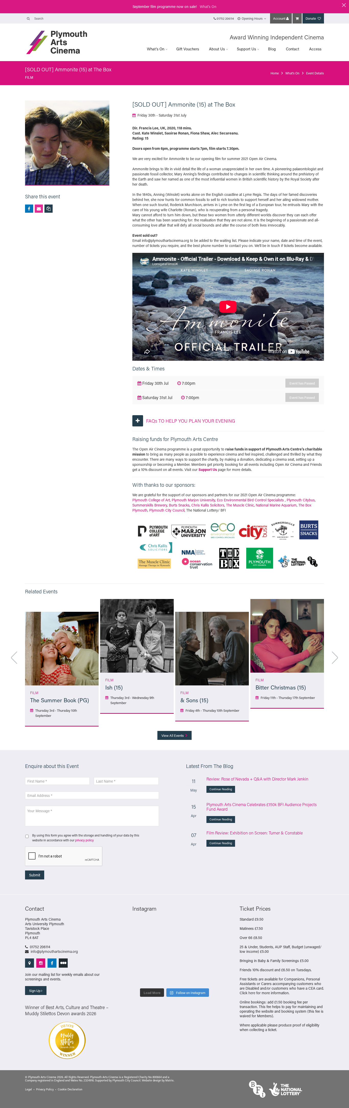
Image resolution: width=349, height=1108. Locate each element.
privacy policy (84, 840)
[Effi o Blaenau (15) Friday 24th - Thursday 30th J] (163, 952)
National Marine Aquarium (276, 505)
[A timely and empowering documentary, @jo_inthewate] (163, 978)
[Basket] (297, 18)
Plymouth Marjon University (193, 500)
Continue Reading (221, 789)
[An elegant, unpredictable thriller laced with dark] (207, 965)
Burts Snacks (179, 505)
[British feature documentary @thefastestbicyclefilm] (185, 925)
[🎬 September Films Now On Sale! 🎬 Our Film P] (207, 925)
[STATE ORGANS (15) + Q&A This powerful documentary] (142, 938)
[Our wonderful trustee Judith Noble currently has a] (163, 965)
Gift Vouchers (187, 48)
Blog (272, 48)
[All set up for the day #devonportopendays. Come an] (185, 952)
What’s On (155, 48)
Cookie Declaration (70, 1089)
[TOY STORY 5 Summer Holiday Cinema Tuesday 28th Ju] (207, 938)
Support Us (246, 48)
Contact (292, 48)
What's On (208, 6)
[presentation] (64, 856)
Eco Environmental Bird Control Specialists (250, 500)
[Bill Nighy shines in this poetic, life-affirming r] (185, 965)
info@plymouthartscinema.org (54, 951)
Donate (311, 18)
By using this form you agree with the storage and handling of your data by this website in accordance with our (85, 837)
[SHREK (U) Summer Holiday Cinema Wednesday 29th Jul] (163, 938)
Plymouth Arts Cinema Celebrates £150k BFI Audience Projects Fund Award (261, 807)
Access (315, 48)
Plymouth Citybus (301, 500)
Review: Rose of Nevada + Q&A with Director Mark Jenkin (257, 779)
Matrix (169, 1080)
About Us (217, 48)
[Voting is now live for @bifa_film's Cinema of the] (142, 925)
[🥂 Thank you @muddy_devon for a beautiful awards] (142, 965)
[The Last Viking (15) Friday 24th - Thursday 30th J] (142, 952)
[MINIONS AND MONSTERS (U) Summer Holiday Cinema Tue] (185, 938)
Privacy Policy (45, 1089)
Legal (28, 1089)
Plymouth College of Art (151, 500)
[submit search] (28, 18)
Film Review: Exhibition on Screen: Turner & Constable (254, 832)
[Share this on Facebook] (29, 209)
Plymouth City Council (166, 510)
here (251, 992)
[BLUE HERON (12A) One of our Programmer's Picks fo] (207, 978)
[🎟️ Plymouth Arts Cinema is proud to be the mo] (142, 978)
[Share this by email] (39, 209)
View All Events (172, 735)
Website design (151, 1080)
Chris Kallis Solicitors (207, 505)
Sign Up (35, 990)
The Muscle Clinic (240, 505)
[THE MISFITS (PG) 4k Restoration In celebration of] (185, 978)
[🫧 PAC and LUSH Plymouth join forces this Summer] (207, 952)
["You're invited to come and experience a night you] (163, 925)
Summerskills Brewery (149, 505)
